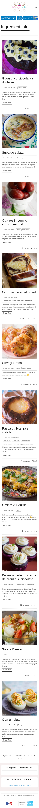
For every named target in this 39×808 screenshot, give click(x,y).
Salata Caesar (12, 649)
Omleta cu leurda (14, 505)
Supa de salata (13, 152)
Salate (5, 654)
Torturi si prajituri (22, 87)
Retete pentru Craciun (26, 300)
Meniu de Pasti (25, 229)
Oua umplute (11, 719)
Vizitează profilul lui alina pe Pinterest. (19, 785)
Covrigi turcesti (12, 363)
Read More (7, 103)
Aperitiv (18, 229)
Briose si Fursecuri (26, 368)
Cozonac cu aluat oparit (19, 292)
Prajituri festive (16, 300)
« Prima (18, 756)
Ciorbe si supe (19, 158)
